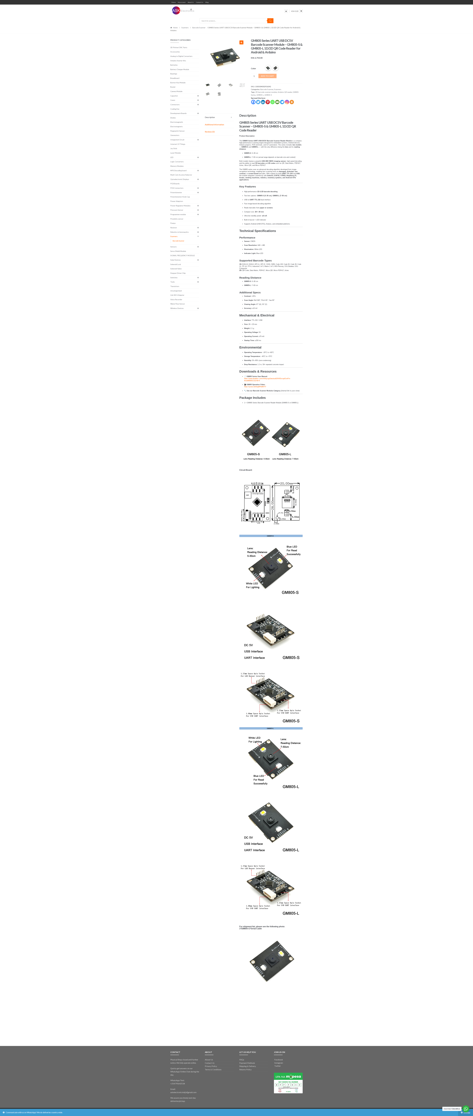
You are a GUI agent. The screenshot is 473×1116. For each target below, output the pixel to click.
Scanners (185, 28)
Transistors (174, 286)
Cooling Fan (174, 109)
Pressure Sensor (176, 210)
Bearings (173, 74)
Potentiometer (176, 192)
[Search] (270, 20)
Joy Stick (173, 148)
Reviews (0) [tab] (210, 131)
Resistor (173, 228)
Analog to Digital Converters (181, 56)
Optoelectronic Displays (179, 179)
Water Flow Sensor (177, 304)
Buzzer (173, 87)
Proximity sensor (176, 219)
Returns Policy (245, 1069)
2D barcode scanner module (266, 92)
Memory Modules (177, 166)
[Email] (277, 102)
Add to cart (267, 76)
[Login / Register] (286, 11)
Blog (206, 2)
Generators (174, 135)
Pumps (173, 223)
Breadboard (174, 78)
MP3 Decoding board (178, 170)
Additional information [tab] (214, 124)
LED (171, 157)
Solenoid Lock (175, 264)
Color (253, 68)
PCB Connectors (176, 188)
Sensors (173, 247)
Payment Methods (247, 1063)
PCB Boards (175, 184)
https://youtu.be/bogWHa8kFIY (255, 387)
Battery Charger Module (179, 69)
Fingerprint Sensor (177, 131)
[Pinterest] (268, 102)
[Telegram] (282, 102)
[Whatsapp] (272, 102)
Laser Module (175, 153)
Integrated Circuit (177, 140)
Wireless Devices (177, 308)
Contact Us (199, 2)
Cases (172, 100)
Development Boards (178, 113)
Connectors (175, 104)
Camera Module (176, 91)
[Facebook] (253, 102)
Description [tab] (210, 117)
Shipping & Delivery (247, 1066)
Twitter (277, 1066)
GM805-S (268, 95)
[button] (241, 42)
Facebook (278, 1059)
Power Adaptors (176, 201)
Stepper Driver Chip (178, 273)
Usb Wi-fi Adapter (177, 295)
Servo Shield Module (178, 251)
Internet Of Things (177, 144)
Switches (173, 277)
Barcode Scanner (198, 28)
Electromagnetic (176, 122)
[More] (292, 102)
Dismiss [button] (467, 1112)
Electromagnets (176, 126)
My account (182, 2)
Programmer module (178, 214)
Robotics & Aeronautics (179, 232)
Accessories (175, 52)
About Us (191, 2)
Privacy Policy (211, 1066)
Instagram (278, 1063)
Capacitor (174, 96)
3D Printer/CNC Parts (178, 47)
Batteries (174, 65)
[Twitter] (258, 102)
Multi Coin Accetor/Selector (181, 175)
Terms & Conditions (213, 1069)
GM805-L (260, 95)
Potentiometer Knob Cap (180, 197)
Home (173, 2)
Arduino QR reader (285, 92)
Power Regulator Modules (180, 206)
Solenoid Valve (176, 269)
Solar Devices (175, 260)
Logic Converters (177, 162)
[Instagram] (287, 102)
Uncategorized (176, 291)
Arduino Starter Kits (178, 61)
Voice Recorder (176, 299)
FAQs (241, 1059)
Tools (172, 282)
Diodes (173, 118)
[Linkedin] (263, 102)
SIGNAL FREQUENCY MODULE (182, 255)
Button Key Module (178, 83)
